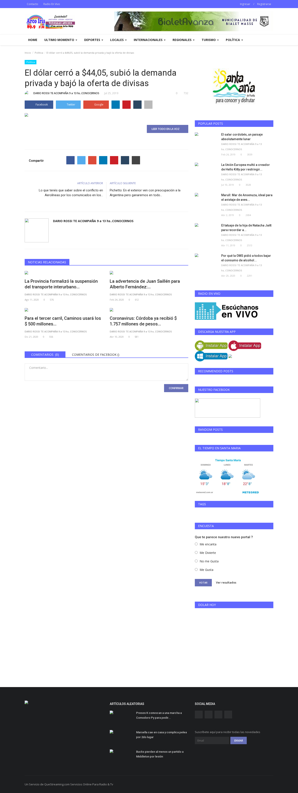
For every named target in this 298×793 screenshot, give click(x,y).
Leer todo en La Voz (167, 129)
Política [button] (233, 40)
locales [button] (117, 40)
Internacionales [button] (148, 40)
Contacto (32, 4)
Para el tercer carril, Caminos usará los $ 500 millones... (63, 321)
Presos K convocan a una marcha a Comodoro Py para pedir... (159, 715)
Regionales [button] (182, 40)
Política (39, 52)
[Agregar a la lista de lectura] (148, 104)
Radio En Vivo (51, 4)
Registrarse (264, 4)
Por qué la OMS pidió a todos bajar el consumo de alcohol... (246, 258)
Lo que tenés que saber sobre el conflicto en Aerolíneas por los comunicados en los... (71, 192)
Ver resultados (226, 582)
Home (32, 40)
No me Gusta (209, 561)
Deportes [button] (92, 40)
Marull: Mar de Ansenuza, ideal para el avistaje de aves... (246, 197)
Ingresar (245, 4)
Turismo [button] (209, 40)
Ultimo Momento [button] (59, 40)
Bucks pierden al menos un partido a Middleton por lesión (159, 754)
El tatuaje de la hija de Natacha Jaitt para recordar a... (246, 228)
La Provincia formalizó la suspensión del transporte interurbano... (61, 284)
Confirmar (176, 388)
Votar (203, 582)
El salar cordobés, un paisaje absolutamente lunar (242, 137)
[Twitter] (81, 160)
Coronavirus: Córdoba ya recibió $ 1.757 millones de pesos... (143, 321)
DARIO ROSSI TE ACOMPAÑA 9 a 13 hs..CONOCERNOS (66, 93)
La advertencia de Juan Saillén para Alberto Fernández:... (145, 284)
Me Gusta (206, 570)
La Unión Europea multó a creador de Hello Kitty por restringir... (245, 167)
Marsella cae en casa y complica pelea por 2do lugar (161, 735)
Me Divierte (208, 553)
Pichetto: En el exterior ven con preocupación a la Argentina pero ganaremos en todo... (145, 192)
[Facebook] (70, 160)
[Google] (92, 160)
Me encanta (208, 544)
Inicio (28, 52)
